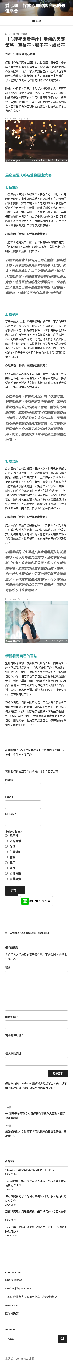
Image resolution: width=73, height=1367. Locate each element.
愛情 (12, 846)
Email (10, 797)
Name (10, 780)
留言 (8, 967)
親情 (12, 868)
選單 (38, 20)
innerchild (44, 933)
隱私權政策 (12, 1313)
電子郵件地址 (14, 1035)
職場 (12, 857)
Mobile (10, 814)
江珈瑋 (24, 34)
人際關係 (15, 841)
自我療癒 (15, 879)
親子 (12, 863)
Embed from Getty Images (17, 118)
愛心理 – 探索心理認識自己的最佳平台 (35, 8)
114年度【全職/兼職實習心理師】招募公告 (30, 1170)
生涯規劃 (15, 852)
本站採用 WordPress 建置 (19, 1358)
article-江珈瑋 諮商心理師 (23, 933)
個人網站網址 (13, 1053)
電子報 (13, 836)
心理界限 (15, 874)
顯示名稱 (11, 1017)
